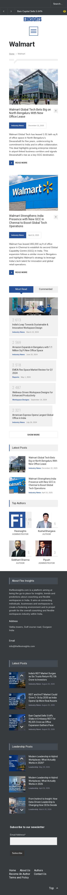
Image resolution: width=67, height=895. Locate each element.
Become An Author (19, 873)
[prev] (21, 459)
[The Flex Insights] (33, 21)
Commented (45, 289)
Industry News (17, 126)
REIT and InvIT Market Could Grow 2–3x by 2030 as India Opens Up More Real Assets (43, 697)
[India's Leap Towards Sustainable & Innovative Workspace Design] (33, 306)
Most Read (21, 289)
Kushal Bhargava (46, 531)
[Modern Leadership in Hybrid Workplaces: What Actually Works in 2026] (17, 784)
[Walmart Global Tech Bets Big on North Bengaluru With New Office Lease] (33, 87)
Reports (15, 377)
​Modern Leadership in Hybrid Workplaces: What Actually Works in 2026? (43, 759)
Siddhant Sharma (20, 560)
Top (51, 888)
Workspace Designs (20, 400)
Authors (38, 870)
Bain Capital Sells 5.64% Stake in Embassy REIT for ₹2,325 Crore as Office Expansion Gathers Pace (31, 11)
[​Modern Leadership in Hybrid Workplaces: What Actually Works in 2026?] (17, 763)
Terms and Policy (19, 877)
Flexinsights (20, 531)
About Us (25, 870)
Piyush (46, 560)
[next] (21, 490)
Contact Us (40, 873)
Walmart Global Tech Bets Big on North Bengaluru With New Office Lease (30, 113)
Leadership (33, 767)
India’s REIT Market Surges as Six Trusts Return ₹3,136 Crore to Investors (42, 676)
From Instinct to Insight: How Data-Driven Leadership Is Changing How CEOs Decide (43, 801)
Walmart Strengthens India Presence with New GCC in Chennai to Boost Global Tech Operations (28, 221)
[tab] (21, 290)
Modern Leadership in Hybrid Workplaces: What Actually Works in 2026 (43, 780)
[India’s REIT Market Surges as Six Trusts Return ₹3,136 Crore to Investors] (17, 680)
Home (11, 54)
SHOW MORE (33, 435)
